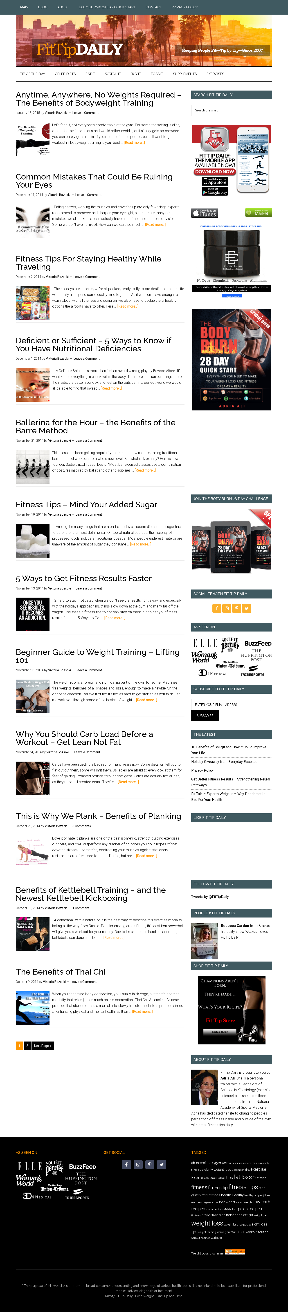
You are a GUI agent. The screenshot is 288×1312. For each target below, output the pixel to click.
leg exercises (210, 1202)
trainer (207, 1215)
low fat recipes (214, 1209)
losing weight (244, 1202)
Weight (248, 1215)
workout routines (200, 1238)
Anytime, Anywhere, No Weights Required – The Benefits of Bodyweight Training (99, 98)
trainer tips (234, 1215)
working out (224, 1232)
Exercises (200, 1177)
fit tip (262, 1188)
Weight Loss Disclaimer (208, 1253)
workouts (216, 1237)
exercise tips (221, 1177)
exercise (258, 1169)
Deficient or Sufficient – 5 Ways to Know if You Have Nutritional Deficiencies (93, 344)
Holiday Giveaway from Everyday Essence (224, 762)
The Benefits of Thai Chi (61, 971)
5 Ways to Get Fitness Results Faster (84, 578)
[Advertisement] (232, 456)
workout (238, 1232)
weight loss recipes (236, 1224)
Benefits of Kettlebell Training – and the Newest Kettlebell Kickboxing (91, 894)
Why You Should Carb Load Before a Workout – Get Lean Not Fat (84, 738)
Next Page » (42, 1046)
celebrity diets (252, 1163)
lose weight (227, 1202)
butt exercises (236, 1163)
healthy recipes (253, 1195)
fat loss (243, 1177)
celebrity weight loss (215, 1170)
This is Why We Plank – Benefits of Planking (98, 816)
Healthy (238, 1195)
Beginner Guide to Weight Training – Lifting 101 (98, 656)
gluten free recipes (205, 1195)
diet (247, 1169)
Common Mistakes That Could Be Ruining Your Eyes (94, 180)
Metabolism (230, 1209)
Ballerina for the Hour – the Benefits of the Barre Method (96, 426)
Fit (254, 1178)
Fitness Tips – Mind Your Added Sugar (87, 504)
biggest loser (219, 1163)
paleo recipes (250, 1208)
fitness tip (218, 1187)
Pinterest (196, 1215)
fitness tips (243, 1187)
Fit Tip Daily (144, 36)
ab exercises (201, 1163)
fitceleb (261, 1178)
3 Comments (81, 826)
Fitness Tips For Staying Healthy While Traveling (89, 262)
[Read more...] (134, 142)
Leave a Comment (85, 113)
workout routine (257, 1232)
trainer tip (218, 1215)
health (226, 1195)
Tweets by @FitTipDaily (210, 897)
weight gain (261, 1215)
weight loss (207, 1223)
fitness (199, 1187)
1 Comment (80, 908)
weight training (207, 1232)
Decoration (238, 1169)
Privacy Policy (202, 770)
